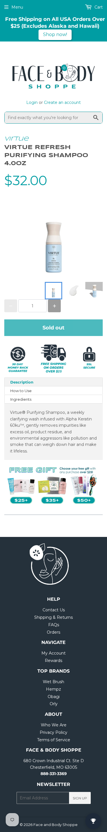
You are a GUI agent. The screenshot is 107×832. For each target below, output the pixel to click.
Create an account (62, 102)
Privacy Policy (53, 732)
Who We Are (53, 725)
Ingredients (20, 399)
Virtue (16, 139)
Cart (98, 7)
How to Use (21, 390)
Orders (53, 632)
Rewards (53, 660)
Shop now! (55, 34)
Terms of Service (53, 739)
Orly (54, 703)
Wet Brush (53, 681)
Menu (17, 7)
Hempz (53, 689)
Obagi (54, 696)
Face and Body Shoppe (55, 824)
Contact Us (54, 609)
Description (21, 382)
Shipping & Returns (53, 617)
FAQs (53, 624)
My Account (53, 653)
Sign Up (80, 798)
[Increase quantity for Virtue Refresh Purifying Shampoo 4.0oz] (54, 305)
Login (32, 102)
